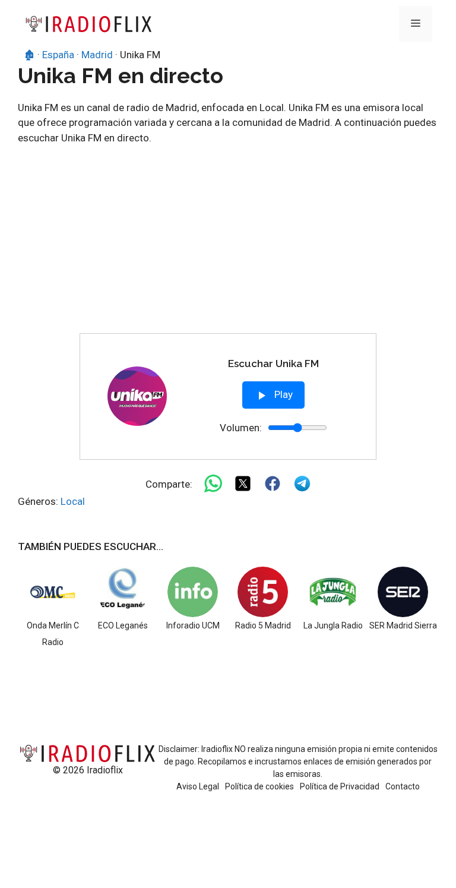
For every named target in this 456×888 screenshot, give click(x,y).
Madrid (97, 55)
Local (73, 501)
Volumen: (241, 428)
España (58, 55)
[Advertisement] (228, 244)
